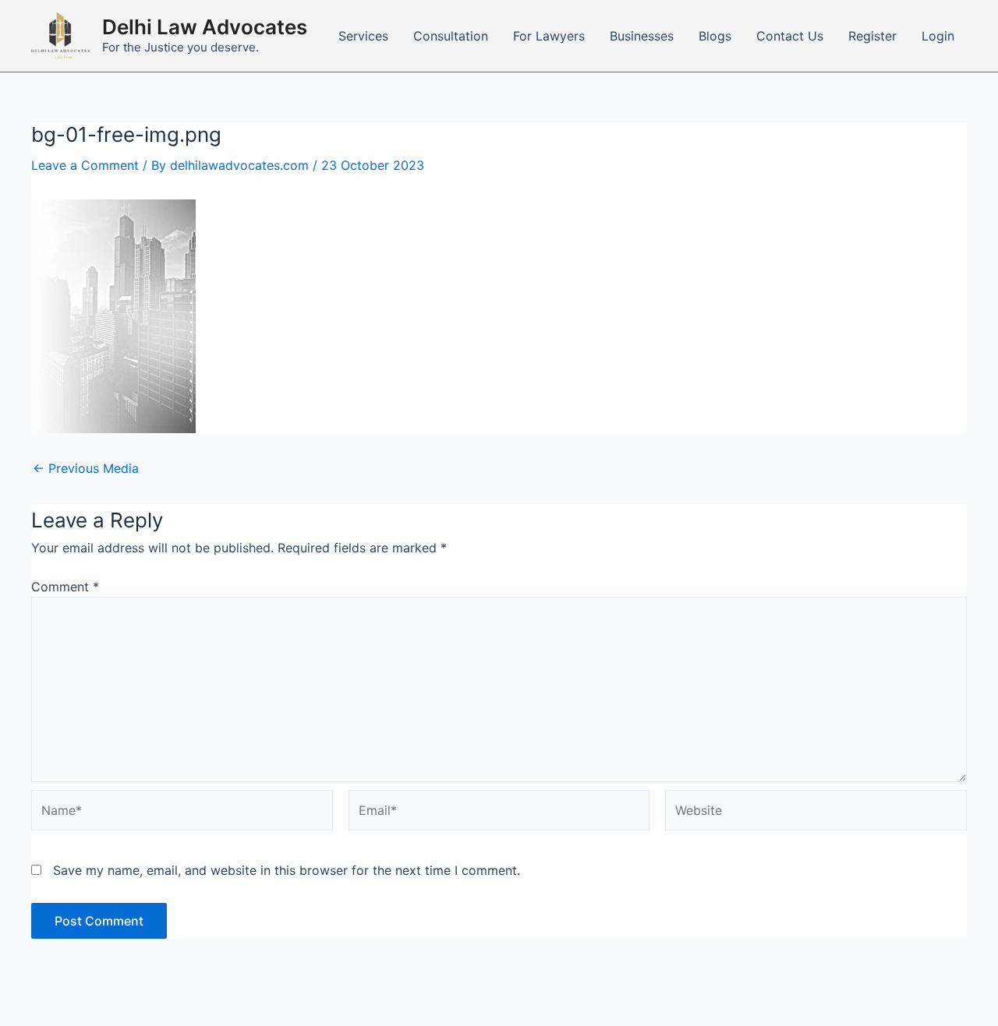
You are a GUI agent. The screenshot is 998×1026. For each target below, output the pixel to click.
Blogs (715, 36)
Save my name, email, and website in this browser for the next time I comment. (286, 870)
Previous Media (86, 468)
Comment (65, 586)
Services (363, 36)
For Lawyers (549, 36)
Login (938, 36)
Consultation (450, 36)
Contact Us (789, 36)
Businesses (642, 36)
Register (872, 36)
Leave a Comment (85, 165)
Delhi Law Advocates (204, 27)
